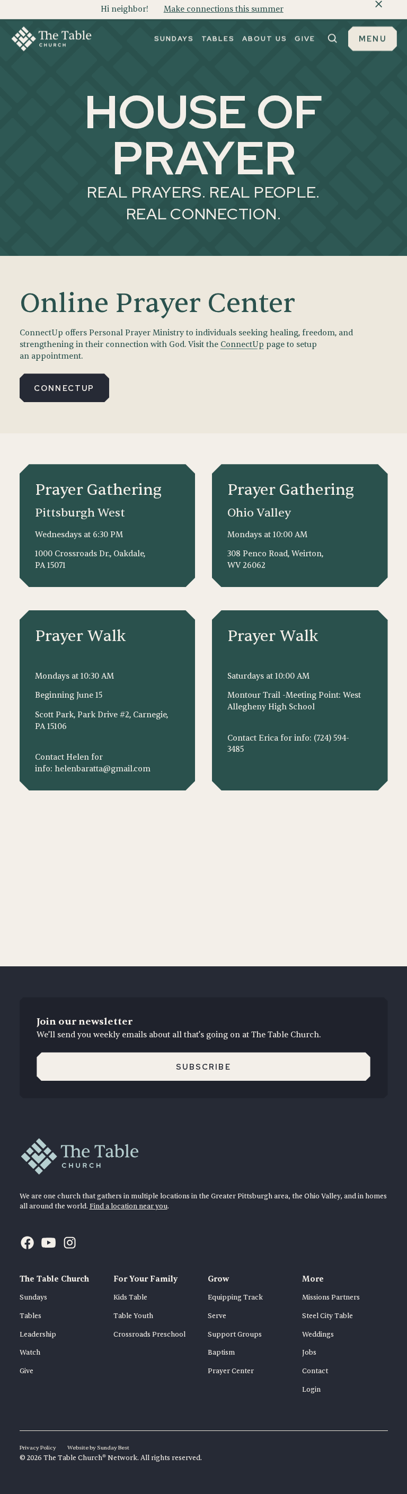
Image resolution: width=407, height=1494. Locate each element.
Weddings (318, 1334)
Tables (30, 1316)
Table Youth (133, 1316)
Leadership (38, 1334)
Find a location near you (128, 1206)
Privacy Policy (38, 1447)
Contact (315, 1371)
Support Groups (235, 1334)
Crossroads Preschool (149, 1334)
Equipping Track (235, 1297)
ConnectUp (242, 345)
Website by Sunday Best (98, 1447)
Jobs (309, 1352)
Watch (30, 1352)
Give (26, 1371)
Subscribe (203, 1067)
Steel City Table (327, 1316)
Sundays (33, 1297)
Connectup (64, 388)
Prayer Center (231, 1371)
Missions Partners (331, 1297)
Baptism (221, 1352)
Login (311, 1389)
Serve (217, 1316)
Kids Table (130, 1297)
